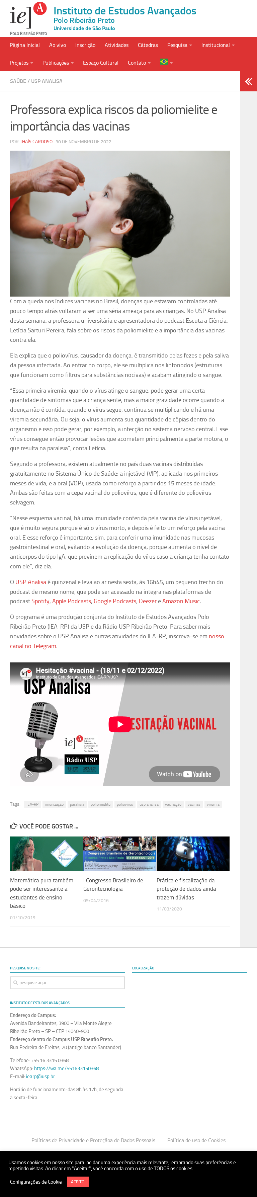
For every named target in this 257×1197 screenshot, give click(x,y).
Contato (137, 63)
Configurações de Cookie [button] (36, 1182)
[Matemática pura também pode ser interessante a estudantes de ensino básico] (46, 853)
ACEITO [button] (78, 1181)
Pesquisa (177, 45)
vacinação (173, 804)
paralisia (77, 804)
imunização (54, 804)
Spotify (40, 601)
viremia (213, 804)
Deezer (148, 601)
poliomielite (100, 804)
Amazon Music (181, 601)
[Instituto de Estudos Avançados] (28, 18)
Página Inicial (25, 45)
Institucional (215, 45)
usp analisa (149, 804)
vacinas (194, 804)
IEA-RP (32, 804)
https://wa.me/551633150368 (66, 1068)
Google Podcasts (115, 601)
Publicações (55, 63)
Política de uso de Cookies (196, 1140)
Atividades (116, 45)
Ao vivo (57, 45)
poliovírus (125, 804)
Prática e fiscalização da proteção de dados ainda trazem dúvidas (186, 889)
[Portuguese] (166, 62)
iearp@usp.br (40, 1076)
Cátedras (148, 45)
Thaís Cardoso (36, 142)
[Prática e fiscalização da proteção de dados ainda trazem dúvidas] (193, 853)
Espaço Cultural (100, 63)
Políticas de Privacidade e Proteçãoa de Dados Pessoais (93, 1140)
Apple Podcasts (71, 601)
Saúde (18, 81)
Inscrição (85, 45)
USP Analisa (47, 81)
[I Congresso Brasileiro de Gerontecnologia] (119, 853)
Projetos (19, 63)
